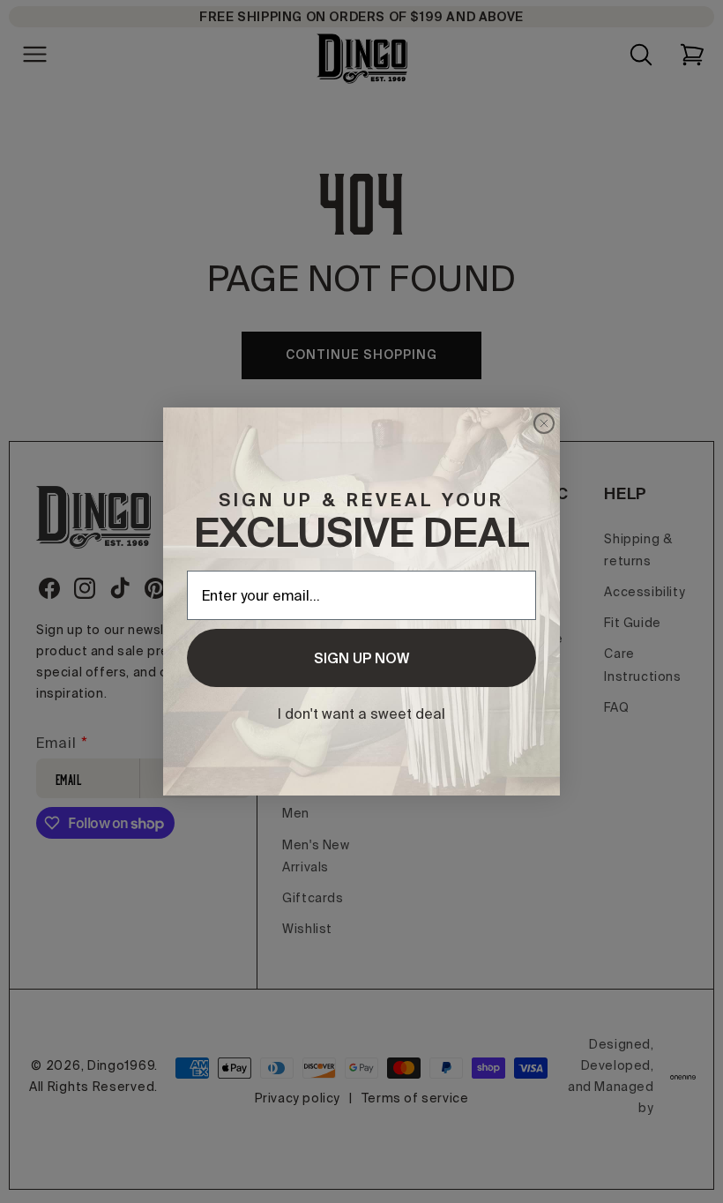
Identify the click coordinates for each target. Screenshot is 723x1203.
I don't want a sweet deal (361, 713)
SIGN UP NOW (361, 658)
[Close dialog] (544, 423)
